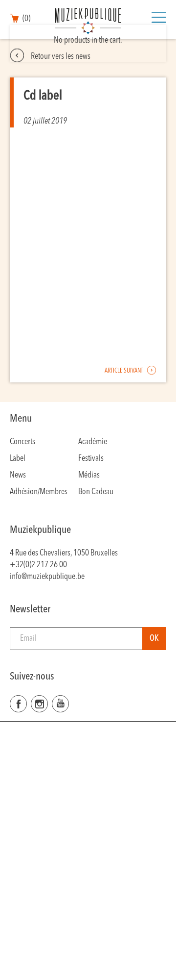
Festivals (91, 458)
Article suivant (124, 371)
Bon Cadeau (95, 492)
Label (17, 458)
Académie (92, 442)
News (18, 475)
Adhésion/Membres (38, 492)
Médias (89, 475)
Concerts (22, 442)
